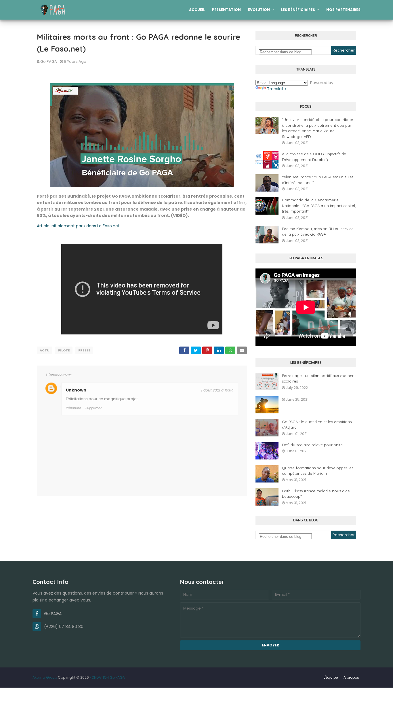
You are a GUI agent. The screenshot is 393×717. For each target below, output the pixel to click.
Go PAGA (48, 61)
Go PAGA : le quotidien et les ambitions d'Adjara (317, 424)
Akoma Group (45, 677)
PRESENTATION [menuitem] (226, 9)
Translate (276, 89)
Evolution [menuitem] (259, 9)
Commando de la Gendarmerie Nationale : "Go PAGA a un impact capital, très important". (319, 205)
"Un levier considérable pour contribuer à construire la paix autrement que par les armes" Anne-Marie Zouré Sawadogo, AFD (317, 128)
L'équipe (331, 677)
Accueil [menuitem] (197, 9)
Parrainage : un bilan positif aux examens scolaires (319, 378)
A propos (351, 677)
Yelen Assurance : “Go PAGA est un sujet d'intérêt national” (317, 180)
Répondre (73, 408)
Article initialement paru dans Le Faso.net (78, 226)
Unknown (76, 390)
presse (84, 350)
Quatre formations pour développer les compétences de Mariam (317, 471)
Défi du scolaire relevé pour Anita (312, 444)
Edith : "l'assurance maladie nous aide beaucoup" (316, 494)
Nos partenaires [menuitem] (343, 9)
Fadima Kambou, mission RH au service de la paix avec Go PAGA (318, 231)
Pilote (64, 350)
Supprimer (93, 408)
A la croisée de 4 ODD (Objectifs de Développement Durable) (314, 157)
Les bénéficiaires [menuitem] (298, 9)
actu (44, 350)
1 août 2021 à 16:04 (217, 390)
